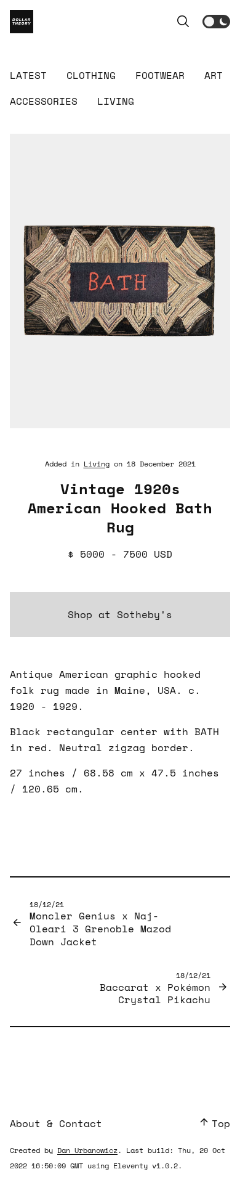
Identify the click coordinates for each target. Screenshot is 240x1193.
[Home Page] (21, 21)
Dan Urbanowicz (87, 1150)
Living (97, 463)
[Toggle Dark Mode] (216, 21)
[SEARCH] (183, 22)
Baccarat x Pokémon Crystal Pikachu (155, 988)
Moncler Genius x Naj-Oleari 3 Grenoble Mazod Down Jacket (100, 923)
